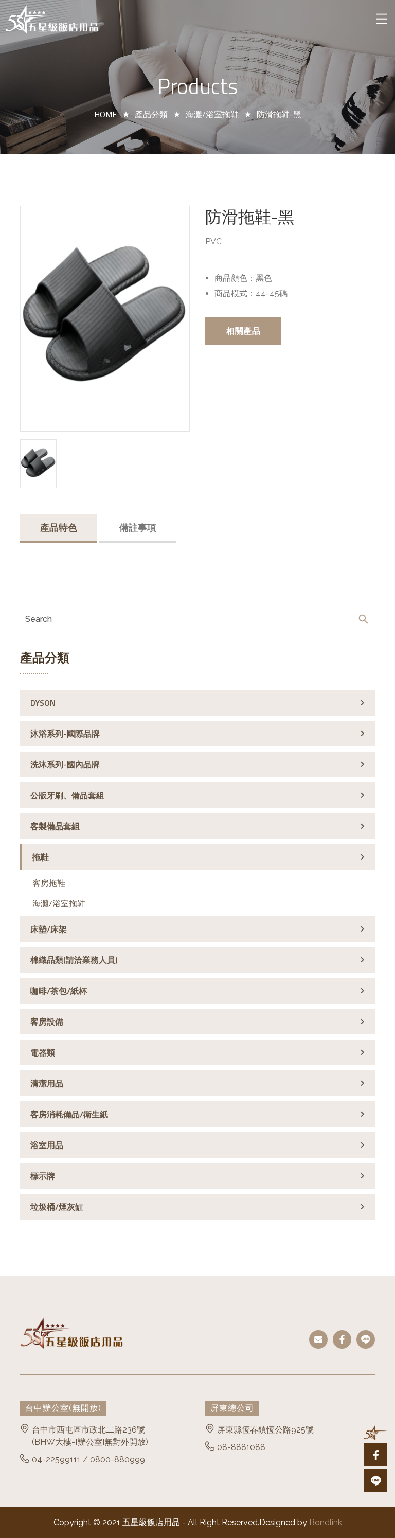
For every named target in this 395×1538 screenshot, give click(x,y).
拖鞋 (40, 857)
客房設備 (46, 1021)
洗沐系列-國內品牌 (65, 764)
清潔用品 (46, 1083)
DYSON (43, 702)
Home (105, 114)
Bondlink (325, 1522)
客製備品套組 (55, 826)
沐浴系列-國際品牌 (65, 733)
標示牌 (42, 1176)
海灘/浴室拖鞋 (212, 114)
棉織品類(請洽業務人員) (73, 960)
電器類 (42, 1052)
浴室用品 (46, 1145)
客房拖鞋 (48, 883)
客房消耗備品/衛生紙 (69, 1114)
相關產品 (243, 331)
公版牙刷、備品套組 (67, 795)
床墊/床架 (48, 929)
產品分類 (151, 114)
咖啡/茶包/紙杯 (58, 991)
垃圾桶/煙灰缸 (56, 1207)
